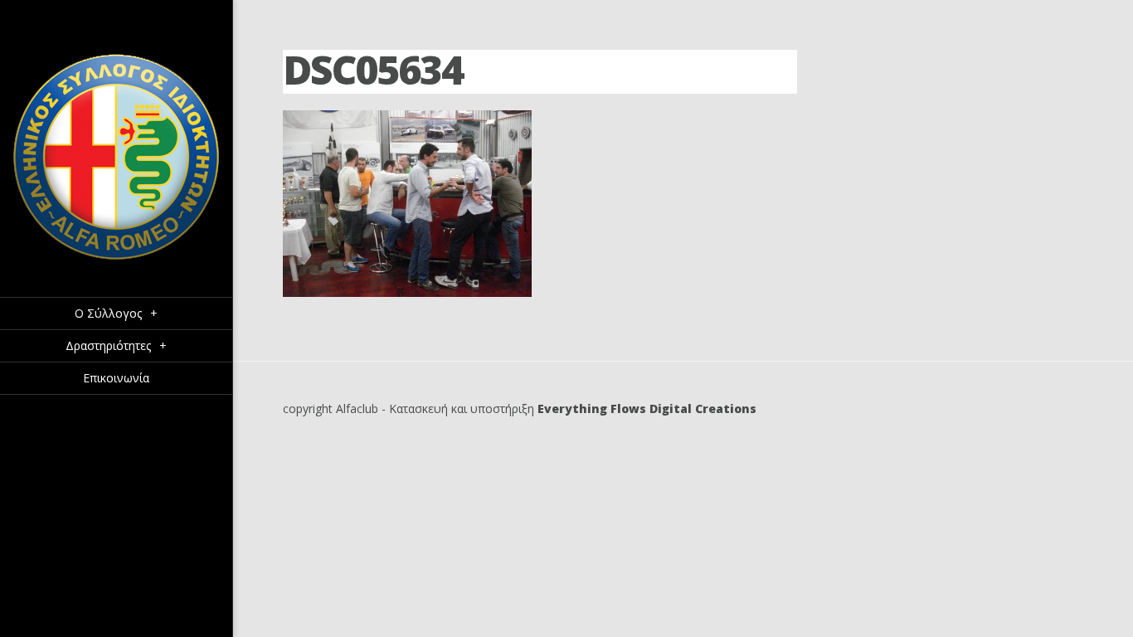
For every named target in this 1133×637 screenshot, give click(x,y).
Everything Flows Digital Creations (646, 408)
